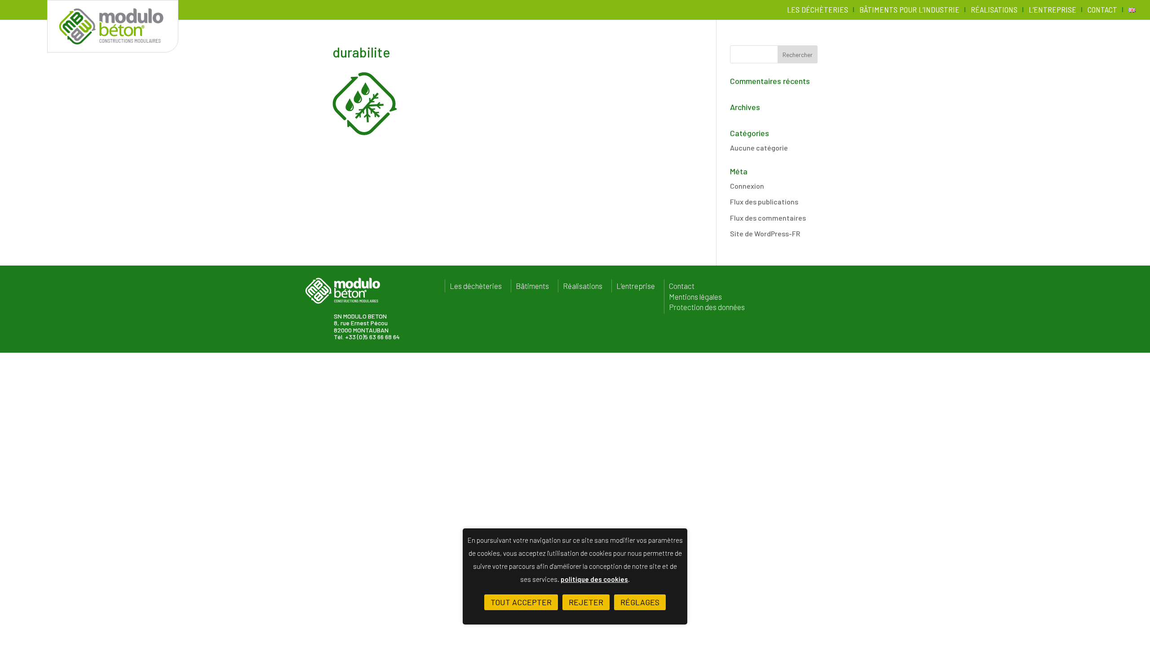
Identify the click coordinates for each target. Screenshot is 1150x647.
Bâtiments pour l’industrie (909, 10)
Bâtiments (532, 286)
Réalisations (994, 10)
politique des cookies (594, 579)
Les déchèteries (817, 10)
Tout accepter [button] (521, 602)
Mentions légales (695, 296)
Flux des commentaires (768, 217)
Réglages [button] (639, 602)
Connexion (747, 186)
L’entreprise (1052, 10)
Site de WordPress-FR (765, 233)
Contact (1102, 10)
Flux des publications (764, 201)
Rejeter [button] (586, 602)
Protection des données (707, 307)
